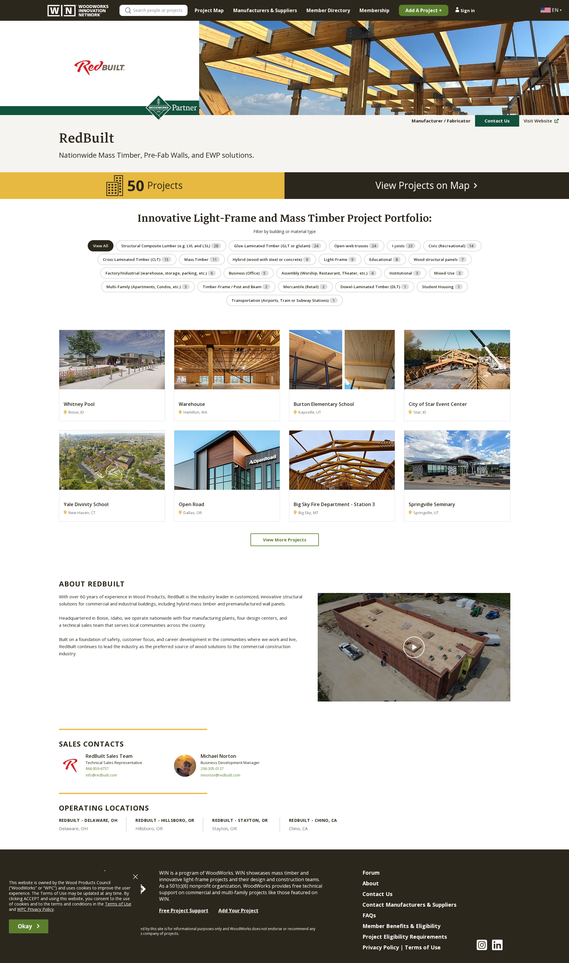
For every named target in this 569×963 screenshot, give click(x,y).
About (370, 883)
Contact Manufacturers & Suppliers (409, 904)
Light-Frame (338, 259)
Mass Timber (200, 259)
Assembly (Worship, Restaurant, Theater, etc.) (327, 273)
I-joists (402, 245)
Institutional (403, 273)
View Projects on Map (422, 185)
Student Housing (441, 286)
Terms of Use (423, 947)
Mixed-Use (447, 273)
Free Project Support (183, 910)
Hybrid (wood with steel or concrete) (270, 259)
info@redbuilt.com (101, 775)
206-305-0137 (212, 768)
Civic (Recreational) (451, 245)
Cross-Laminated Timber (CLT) (135, 259)
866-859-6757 (97, 768)
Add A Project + (423, 10)
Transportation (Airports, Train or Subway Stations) (283, 300)
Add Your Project (238, 910)
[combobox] (160, 10)
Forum (371, 872)
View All (100, 245)
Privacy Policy (380, 947)
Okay (25, 926)
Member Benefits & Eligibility (401, 925)
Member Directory (328, 10)
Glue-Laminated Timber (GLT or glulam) (276, 245)
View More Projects (284, 540)
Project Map (209, 10)
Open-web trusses (355, 245)
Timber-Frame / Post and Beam (235, 286)
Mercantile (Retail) (304, 286)
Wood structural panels (438, 259)
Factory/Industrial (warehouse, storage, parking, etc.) (159, 273)
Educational (383, 259)
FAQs (369, 915)
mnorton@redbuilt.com (220, 775)
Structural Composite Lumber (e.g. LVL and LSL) (169, 245)
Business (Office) (247, 273)
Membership (374, 10)
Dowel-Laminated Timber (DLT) (373, 286)
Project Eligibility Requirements (404, 936)
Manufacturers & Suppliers (265, 10)
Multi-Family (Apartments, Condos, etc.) (146, 286)
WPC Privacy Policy (35, 909)
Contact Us (497, 121)
